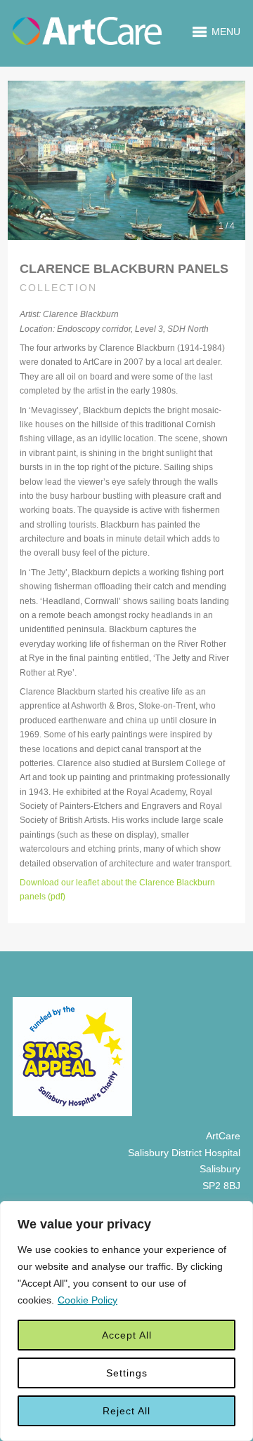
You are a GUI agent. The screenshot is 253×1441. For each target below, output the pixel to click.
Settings (127, 1373)
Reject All (126, 1410)
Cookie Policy (87, 1300)
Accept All (127, 1335)
